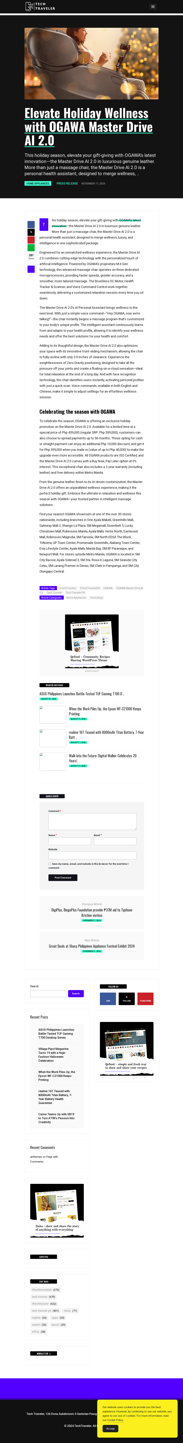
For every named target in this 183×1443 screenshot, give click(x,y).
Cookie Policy (115, 1420)
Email (98, 835)
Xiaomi (39, 1324)
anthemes (36, 1156)
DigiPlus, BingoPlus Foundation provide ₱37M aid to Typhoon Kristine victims (91, 912)
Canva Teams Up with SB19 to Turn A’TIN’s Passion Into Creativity (56, 1118)
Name (52, 835)
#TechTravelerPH (90, 588)
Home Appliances (38, 183)
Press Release (67, 183)
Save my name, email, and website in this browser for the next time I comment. (88, 866)
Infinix (38, 1331)
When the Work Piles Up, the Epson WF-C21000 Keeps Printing (105, 711)
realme (39, 1317)
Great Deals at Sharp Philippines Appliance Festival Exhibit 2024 (92, 946)
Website (52, 849)
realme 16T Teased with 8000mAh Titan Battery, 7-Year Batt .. (106, 734)
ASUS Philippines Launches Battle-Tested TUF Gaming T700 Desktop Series (56, 1033)
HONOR (70, 1310)
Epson (58, 1324)
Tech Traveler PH (75, 592)
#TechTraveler (68, 588)
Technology (96, 597)
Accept (110, 1428)
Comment (54, 811)
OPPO (58, 1317)
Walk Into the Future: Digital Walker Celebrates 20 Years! (103, 758)
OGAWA (108, 588)
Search (34, 986)
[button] (143, 7)
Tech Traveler (54, 592)
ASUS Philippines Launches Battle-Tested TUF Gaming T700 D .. (81, 693)
